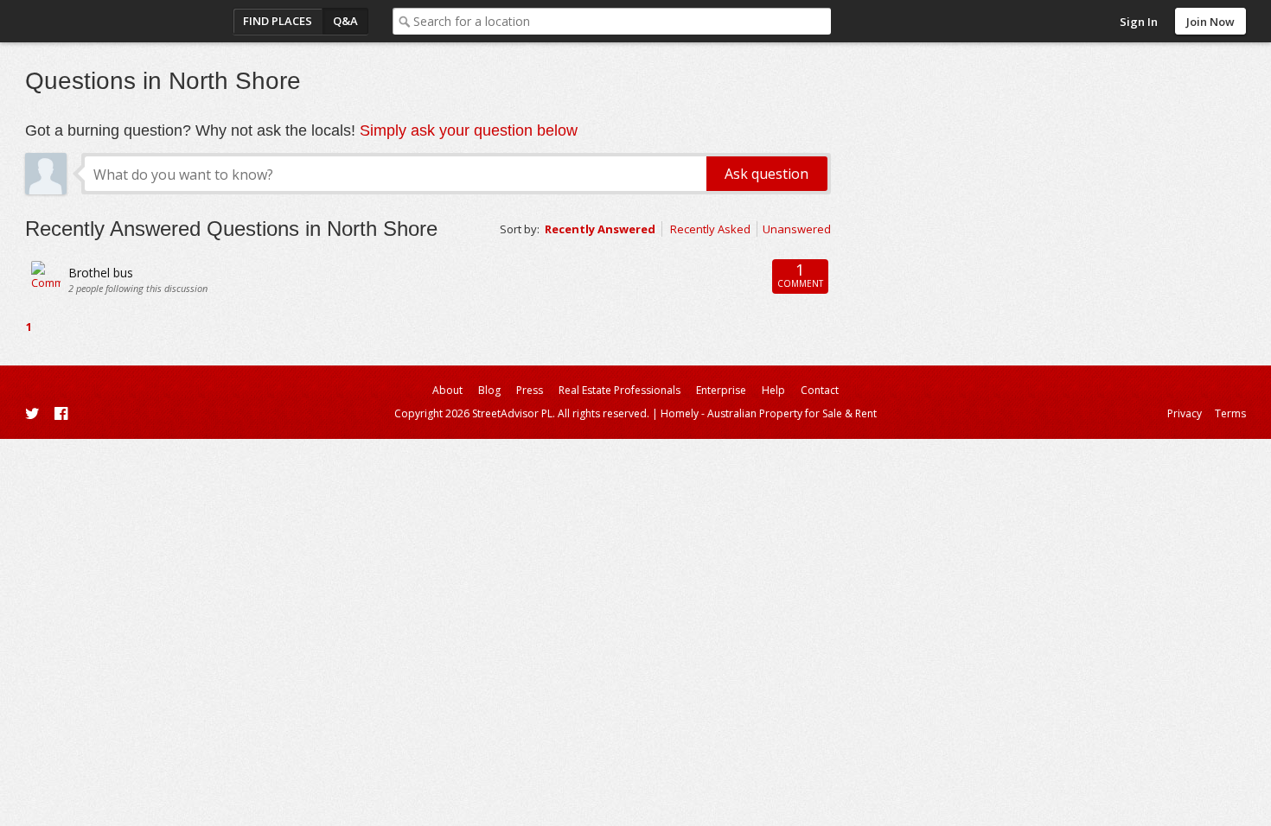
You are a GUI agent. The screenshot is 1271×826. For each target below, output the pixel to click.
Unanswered (797, 229)
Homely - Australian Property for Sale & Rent (769, 413)
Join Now (1210, 21)
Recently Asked (710, 229)
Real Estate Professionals (619, 390)
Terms (1230, 413)
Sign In (1139, 21)
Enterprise (721, 390)
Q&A (345, 21)
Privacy (1184, 413)
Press (529, 390)
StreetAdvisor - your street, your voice (94, 21)
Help (773, 390)
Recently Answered (600, 229)
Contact (820, 390)
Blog (489, 390)
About (447, 390)
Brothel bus (100, 272)
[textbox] (622, 21)
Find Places (277, 21)
